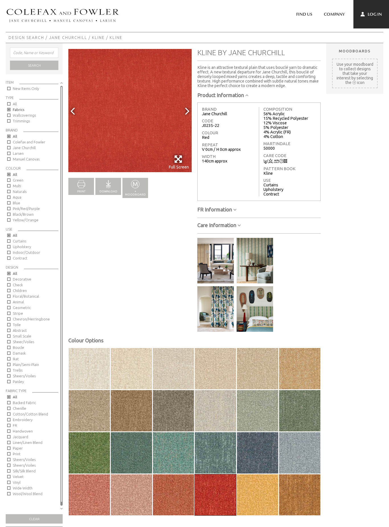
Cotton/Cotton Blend (30, 414)
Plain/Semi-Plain (26, 365)
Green (18, 180)
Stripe (18, 313)
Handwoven (23, 431)
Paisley (18, 382)
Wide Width (22, 488)
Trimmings (21, 121)
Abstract (20, 330)
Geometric (22, 308)
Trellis (17, 370)
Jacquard (20, 437)
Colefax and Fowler (29, 142)
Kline (98, 37)
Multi (17, 186)
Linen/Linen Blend (27, 442)
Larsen (18, 153)
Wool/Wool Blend (27, 494)
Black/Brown (23, 214)
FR (15, 425)
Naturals (19, 191)
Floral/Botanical (26, 296)
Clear (34, 519)
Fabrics (18, 110)
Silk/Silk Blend (24, 471)
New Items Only (26, 88)
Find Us (304, 14)
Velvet (18, 477)
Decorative (22, 279)
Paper (18, 448)
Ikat (16, 359)
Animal (18, 302)
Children (20, 291)
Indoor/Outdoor (26, 252)
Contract (20, 258)
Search (34, 65)
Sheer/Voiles (23, 342)
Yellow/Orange (25, 220)
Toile (17, 325)
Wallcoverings (24, 115)
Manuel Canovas (26, 159)
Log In (374, 14)
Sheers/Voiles (24, 376)
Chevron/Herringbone (31, 319)
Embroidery (22, 420)
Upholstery (22, 247)
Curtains (19, 241)
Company (334, 14)
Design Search (26, 37)
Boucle (18, 347)
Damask (19, 353)
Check (18, 285)
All (15, 104)
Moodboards (355, 51)
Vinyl (17, 482)
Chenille (19, 408)
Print (17, 454)
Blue (16, 203)
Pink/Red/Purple (26, 209)
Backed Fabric (24, 403)
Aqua (17, 197)
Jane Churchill (68, 37)
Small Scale (22, 336)
